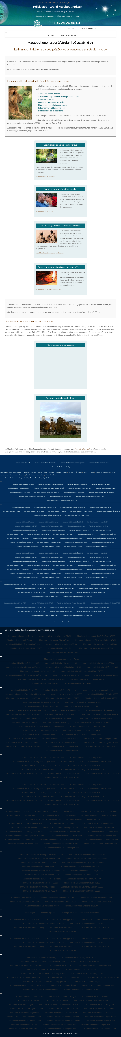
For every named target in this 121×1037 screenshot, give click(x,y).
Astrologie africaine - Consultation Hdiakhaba (80, 913)
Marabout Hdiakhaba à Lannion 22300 (64, 747)
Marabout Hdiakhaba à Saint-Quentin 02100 (24, 832)
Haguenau (26, 472)
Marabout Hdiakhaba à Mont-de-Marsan (63, 1021)
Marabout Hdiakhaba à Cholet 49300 (100, 507)
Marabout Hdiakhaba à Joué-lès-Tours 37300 (96, 636)
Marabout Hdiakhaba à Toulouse (25, 522)
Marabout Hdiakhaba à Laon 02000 (103, 832)
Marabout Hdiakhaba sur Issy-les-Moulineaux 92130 (43, 871)
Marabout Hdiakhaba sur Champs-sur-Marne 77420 (94, 588)
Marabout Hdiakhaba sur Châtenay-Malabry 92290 (82, 887)
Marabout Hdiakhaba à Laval (11, 511)
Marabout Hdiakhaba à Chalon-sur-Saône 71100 (26, 675)
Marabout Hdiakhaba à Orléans (20, 640)
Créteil (26, 478)
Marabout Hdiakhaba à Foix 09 (86, 534)
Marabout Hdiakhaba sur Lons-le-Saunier (87, 679)
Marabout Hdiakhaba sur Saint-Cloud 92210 (81, 891)
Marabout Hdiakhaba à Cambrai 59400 (59, 816)
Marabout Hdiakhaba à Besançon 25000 (23, 667)
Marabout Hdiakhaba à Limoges (62, 997)
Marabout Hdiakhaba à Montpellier (48, 522)
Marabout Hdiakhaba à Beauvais (23, 828)
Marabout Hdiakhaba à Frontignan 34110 (49, 542)
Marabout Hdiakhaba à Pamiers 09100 (52, 526)
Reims (92, 472)
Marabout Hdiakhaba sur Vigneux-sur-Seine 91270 (82, 770)
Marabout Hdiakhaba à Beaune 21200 (61, 663)
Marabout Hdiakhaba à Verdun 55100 (98, 986)
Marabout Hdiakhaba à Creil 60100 (99, 828)
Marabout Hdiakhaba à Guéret (24, 1025)
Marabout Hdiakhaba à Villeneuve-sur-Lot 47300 (59, 1005)
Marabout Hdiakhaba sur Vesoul (45, 683)
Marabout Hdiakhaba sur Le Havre (24, 920)
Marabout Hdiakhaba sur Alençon (62, 932)
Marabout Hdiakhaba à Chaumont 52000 (65, 978)
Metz (45, 472)
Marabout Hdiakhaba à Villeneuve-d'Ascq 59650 (55, 812)
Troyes (114, 472)
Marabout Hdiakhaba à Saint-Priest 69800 (87, 726)
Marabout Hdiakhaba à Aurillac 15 (60, 718)
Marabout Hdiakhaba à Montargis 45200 (23, 644)
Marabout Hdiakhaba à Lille (17, 812)
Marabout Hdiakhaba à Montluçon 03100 (23, 698)
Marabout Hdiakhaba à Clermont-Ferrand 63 (27, 710)
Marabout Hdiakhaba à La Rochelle (98, 1013)
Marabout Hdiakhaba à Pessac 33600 (100, 1029)
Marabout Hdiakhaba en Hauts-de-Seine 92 (101, 492)
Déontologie (29, 913)
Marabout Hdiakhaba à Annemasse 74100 (83, 702)
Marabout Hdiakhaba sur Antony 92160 (38, 867)
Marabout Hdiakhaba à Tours (20, 636)
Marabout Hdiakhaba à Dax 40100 (100, 1021)
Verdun (33, 475)
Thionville (51, 472)
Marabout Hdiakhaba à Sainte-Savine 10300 (23, 978)
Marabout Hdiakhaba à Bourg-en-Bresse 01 (100, 714)
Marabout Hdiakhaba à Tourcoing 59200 (62, 848)
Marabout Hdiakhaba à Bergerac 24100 (26, 1009)
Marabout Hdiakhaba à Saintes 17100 (25, 1021)
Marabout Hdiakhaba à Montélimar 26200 (22, 714)
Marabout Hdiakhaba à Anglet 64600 (96, 1025)
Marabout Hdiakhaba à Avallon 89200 (98, 663)
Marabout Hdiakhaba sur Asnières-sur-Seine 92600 (38, 859)
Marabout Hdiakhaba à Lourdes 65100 (76, 542)
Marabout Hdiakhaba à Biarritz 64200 (23, 1029)
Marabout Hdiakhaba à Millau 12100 (96, 546)
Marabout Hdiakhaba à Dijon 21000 (24, 663)
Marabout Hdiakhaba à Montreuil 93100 (57, 898)
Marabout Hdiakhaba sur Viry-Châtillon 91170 (41, 766)
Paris (1, 478)
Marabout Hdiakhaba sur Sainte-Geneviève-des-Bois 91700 (85, 762)
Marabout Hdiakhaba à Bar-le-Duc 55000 (40, 990)
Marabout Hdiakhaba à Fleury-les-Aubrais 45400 (95, 640)
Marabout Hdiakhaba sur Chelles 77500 (15, 584)
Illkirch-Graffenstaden (15, 472)
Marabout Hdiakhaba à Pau (27, 1001)
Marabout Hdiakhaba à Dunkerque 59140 (60, 844)
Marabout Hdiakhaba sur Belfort (78, 683)
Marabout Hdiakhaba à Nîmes (76, 526)
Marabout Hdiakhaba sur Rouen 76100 (86, 924)
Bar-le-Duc (40, 475)
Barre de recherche (88, 28)
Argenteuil (45, 478)
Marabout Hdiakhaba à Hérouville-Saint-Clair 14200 (42, 924)
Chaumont (22, 475)
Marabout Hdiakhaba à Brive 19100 (63, 1009)
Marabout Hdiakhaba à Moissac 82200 (44, 538)
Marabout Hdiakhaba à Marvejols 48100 (71, 538)
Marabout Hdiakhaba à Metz (61, 966)
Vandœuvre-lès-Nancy (75, 472)
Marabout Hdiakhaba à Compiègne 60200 (60, 828)
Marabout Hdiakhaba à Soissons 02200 (65, 832)
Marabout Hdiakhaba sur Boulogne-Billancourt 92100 (41, 855)
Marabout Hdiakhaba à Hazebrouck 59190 (26, 824)
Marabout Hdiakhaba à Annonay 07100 (41, 706)
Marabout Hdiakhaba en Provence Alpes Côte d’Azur (62, 500)
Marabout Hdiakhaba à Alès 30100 (63, 534)
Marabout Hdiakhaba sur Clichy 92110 (86, 871)
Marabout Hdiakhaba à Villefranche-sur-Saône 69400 (41, 726)
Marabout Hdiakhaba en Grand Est (106, 488)
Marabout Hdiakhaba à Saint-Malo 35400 (61, 743)
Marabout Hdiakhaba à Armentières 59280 (99, 816)
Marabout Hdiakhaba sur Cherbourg (29, 928)
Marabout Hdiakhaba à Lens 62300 (20, 840)
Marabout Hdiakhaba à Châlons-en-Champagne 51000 (46, 982)
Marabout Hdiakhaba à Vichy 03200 (103, 694)
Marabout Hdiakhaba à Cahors (51, 546)
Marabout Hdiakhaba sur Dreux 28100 (26, 648)
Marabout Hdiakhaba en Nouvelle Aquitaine (72, 462)
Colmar (40, 472)
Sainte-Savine (4, 475)
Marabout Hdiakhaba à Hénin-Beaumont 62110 (60, 840)
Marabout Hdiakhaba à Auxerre (66, 675)
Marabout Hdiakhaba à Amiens (63, 824)
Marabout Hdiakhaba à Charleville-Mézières (81, 990)
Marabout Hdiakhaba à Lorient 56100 (101, 747)
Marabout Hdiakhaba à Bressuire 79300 (91, 1001)
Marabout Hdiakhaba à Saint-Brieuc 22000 (24, 747)
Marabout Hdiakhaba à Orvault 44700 (45, 507)
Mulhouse (33, 472)
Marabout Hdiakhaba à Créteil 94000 (60, 902)
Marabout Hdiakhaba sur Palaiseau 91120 (37, 770)
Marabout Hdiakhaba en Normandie (20, 492)
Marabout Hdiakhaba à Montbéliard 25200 (63, 667)
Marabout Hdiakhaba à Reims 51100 (103, 978)
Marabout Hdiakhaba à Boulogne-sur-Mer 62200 (25, 836)
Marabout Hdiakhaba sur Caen (63, 928)
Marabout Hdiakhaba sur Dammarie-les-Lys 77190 (77, 596)
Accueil (39, 2)
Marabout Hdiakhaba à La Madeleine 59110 (42, 820)
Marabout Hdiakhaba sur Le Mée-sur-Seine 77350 (90, 592)
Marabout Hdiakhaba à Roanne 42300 (101, 698)
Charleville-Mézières (51, 475)
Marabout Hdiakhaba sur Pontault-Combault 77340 (71, 584)
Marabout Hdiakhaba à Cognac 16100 (61, 1013)
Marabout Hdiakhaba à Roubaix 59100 (100, 844)
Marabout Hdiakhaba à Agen (21, 1005)
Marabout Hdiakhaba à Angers (57, 511)
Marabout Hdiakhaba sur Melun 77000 (42, 584)
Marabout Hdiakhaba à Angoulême (24, 1013)
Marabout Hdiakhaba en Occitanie (98, 462)
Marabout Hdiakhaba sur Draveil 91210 (102, 774)
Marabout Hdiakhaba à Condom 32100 (103, 542)
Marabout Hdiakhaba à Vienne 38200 (66, 694)
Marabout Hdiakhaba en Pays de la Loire (79, 488)
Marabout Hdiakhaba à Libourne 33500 (63, 1017)
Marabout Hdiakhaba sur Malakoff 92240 (40, 891)
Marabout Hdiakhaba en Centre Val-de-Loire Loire (90, 496)
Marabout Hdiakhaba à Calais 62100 (22, 844)
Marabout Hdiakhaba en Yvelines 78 (45, 462)
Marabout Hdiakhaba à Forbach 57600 (43, 970)
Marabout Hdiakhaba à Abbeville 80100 (98, 824)
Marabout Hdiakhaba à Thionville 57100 (96, 966)
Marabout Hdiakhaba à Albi (15, 534)
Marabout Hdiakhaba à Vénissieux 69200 (40, 731)
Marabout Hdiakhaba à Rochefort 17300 (24, 1017)
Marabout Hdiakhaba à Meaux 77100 (97, 902)
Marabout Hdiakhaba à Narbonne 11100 (53, 530)
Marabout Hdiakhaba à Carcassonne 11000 (25, 530)
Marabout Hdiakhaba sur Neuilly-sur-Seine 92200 (83, 863)
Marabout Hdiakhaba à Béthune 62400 (102, 840)
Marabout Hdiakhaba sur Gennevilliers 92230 (42, 879)
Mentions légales (72, 1033)
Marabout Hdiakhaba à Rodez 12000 (27, 546)
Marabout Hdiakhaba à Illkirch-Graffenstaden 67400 (43, 961)
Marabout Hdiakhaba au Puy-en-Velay (96, 718)
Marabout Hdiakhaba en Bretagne (61, 467)
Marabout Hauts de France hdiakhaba (18, 488)
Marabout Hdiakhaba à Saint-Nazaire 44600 (73, 507)
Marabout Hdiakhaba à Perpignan (98, 526)
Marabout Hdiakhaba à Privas (24, 722)
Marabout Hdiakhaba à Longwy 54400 (87, 974)
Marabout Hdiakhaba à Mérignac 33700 (61, 1029)
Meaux (31, 478)
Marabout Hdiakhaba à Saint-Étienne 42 (60, 690)
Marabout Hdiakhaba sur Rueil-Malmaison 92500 (86, 859)
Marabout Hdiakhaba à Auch (108, 534)
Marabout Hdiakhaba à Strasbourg (41, 957)
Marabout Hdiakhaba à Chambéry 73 (60, 714)
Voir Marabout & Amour (44, 211)
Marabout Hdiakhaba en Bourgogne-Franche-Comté (49, 488)
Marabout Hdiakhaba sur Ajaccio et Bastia (61, 659)
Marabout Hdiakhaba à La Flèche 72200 (108, 511)
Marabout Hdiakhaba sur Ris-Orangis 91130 (23, 774)
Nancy (65, 472)
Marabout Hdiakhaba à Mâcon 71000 (102, 667)
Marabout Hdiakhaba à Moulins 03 (25, 718)
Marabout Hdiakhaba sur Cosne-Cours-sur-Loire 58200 (41, 679)
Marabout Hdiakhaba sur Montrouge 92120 (82, 883)
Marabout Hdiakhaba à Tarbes (102, 530)
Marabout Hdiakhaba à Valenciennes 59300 (99, 812)
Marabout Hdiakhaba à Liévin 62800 (103, 836)
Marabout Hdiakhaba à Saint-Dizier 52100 (27, 986)
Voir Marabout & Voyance (45, 176)
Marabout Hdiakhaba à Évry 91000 (24, 902)
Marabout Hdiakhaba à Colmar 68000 (86, 961)
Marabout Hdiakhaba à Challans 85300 (81, 511)
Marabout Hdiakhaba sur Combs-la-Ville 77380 (45, 596)
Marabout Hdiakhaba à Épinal (63, 986)
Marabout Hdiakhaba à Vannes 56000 (62, 751)
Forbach (58, 472)
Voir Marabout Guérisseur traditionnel (50, 253)
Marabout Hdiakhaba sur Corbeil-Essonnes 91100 (43, 758)
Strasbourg (3, 472)
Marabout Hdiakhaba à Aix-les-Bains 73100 (41, 702)
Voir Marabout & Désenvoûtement (48, 289)
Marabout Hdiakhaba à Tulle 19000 (99, 1009)
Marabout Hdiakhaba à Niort (56, 1001)
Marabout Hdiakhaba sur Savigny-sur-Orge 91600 (34, 762)
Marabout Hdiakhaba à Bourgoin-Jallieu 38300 (25, 694)
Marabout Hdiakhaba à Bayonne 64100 (59, 1025)
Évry (20, 478)
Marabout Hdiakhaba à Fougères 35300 (101, 743)
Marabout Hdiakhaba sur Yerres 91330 (64, 774)
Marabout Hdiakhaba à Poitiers (95, 997)
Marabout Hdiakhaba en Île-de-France (60, 496)
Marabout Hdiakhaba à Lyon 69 (24, 690)
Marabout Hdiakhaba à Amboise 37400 (55, 636)
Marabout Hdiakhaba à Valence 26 (100, 710)
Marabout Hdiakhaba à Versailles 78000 (42, 906)
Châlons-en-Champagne (103, 472)
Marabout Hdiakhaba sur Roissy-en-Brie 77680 (31, 592)
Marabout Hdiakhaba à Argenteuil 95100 (81, 906)
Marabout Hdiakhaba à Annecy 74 (66, 710)
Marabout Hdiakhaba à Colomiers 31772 (21, 542)
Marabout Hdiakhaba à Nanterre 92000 (96, 898)
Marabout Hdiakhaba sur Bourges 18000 (96, 648)
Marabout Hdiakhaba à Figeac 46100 (18, 538)
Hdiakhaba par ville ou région (58, 2)
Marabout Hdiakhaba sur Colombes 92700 (87, 855)
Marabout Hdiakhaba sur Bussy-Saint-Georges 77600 (30, 588)
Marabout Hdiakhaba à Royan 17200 (100, 1017)
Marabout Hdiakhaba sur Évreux (95, 928)
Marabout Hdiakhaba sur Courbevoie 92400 (38, 863)
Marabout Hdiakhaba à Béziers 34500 (26, 526)
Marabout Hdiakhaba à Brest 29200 (22, 739)
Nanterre (14, 478)
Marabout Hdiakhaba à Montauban (79, 530)
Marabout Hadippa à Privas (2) (56, 722)
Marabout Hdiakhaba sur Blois (60, 648)
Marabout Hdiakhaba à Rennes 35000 (22, 743)
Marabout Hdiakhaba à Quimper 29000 (100, 739)
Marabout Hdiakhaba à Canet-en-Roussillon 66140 (101, 538)
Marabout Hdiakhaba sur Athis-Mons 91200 (84, 766)
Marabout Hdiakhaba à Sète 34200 (73, 522)
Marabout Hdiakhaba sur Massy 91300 (85, 758)
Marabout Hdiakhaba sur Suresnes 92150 (40, 883)
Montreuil (8, 478)
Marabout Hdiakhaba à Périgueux (100, 1005)
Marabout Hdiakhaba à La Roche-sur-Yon (77, 515)
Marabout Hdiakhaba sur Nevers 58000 (101, 675)
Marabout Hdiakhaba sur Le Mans (34, 511)
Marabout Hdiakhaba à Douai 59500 (21, 816)
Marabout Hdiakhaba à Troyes (87, 982)
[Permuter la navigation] (41, 25)
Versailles (38, 478)
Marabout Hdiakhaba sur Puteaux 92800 (84, 879)
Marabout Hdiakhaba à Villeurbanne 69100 (93, 722)
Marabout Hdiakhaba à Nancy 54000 (80, 970)
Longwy (86, 472)
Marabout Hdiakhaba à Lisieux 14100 (98, 920)
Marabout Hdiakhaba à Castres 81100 (38, 534)
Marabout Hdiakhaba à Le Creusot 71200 (37, 671)
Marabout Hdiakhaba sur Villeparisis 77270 (62, 588)
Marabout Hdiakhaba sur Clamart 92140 (42, 875)
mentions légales (48, 913)
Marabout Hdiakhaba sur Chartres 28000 (100, 644)
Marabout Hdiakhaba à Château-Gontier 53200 (47, 515)
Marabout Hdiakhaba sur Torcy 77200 (61, 592)
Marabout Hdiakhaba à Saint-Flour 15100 (81, 706)
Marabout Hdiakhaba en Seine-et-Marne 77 (46, 492)
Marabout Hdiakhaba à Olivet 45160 (54, 640)
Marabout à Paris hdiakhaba (23, 898)
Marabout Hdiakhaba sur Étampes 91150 (62, 778)
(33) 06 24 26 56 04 (64, 23)
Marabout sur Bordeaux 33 (22, 462)
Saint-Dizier (13, 475)
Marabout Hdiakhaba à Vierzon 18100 (61, 644)
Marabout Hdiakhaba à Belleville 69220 (39, 735)
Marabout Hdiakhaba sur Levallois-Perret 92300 (81, 867)
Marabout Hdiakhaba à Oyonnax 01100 (62, 698)
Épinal (28, 475)
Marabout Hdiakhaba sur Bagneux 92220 (37, 887)
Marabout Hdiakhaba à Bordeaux (29, 997)
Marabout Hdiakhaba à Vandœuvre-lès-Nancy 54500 (43, 974)
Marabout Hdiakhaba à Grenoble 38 (98, 690)
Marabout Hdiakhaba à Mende (73, 546)
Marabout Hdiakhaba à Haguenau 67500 (79, 957)
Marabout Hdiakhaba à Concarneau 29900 (60, 739)
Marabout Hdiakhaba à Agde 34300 (97, 522)
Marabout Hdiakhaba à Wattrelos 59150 (83, 820)
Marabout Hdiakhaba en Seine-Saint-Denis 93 (32, 496)
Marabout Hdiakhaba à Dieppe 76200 (60, 920)
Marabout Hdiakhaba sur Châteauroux (62, 652)
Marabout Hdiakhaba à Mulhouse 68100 (27, 966)
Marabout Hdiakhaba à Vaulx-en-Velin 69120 (82, 731)
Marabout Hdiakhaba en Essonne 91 (74, 492)
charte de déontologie (82, 449)
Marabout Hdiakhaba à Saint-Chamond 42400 (81, 735)
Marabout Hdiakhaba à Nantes (21, 507)
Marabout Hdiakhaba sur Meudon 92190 (81, 875)
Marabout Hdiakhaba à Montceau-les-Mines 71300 (82, 671)
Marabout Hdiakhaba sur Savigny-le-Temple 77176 (105, 584)
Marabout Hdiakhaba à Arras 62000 (67, 836)
